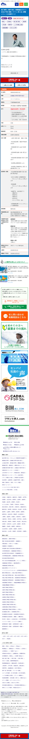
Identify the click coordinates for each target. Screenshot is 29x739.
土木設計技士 (15, 619)
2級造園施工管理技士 (7, 582)
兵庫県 (14, 519)
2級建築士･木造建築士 (7, 546)
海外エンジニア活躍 (7, 687)
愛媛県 (3, 526)
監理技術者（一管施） (7, 626)
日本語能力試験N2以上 (7, 685)
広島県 (3, 524)
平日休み (18, 648)
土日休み (23, 648)
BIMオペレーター (6, 484)
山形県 (18, 499)
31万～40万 (10, 636)
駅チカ (17, 678)
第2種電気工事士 (16, 611)
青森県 (19, 497)
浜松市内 (10, 514)
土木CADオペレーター (7, 472)
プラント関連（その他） (7, 477)
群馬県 (13, 502)
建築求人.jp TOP (8, 442)
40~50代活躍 (22, 673)
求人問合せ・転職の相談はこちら (9, 447)
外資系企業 (20, 663)
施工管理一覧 (5, 458)
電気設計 (23, 472)
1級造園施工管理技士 (20, 580)
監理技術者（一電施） (18, 626)
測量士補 (20, 616)
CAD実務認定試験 (6, 555)
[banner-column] (14, 356)
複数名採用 (14, 663)
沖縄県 (24, 531)
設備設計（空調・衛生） (20, 467)
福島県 (23, 499)
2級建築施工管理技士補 (7, 565)
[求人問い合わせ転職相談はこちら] (14, 316)
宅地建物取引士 (19, 553)
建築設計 (11, 465)
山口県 (14, 524)
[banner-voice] (14, 378)
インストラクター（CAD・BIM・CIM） (10, 487)
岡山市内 (24, 521)
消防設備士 (4, 543)
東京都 (21, 504)
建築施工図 (4, 465)
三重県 (3, 516)
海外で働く (20, 658)
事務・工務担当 (5, 482)
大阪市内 (4, 519)
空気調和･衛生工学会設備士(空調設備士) (11, 548)
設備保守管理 (17, 480)
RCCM (3, 619)
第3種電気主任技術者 (7, 616)
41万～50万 (17, 636)
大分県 (9, 531)
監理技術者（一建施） (7, 624)
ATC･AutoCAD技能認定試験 (8, 560)
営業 (12, 482)
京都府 (13, 516)
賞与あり (12, 646)
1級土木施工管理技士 (17, 572)
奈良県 (24, 519)
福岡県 (13, 526)
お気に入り (18, 447)
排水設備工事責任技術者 (8, 558)
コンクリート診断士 (16, 621)
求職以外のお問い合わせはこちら (12, 451)
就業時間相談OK (14, 660)
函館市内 (15, 497)
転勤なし (11, 656)
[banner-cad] (14, 397)
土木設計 (16, 470)
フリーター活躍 (16, 670)
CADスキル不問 (13, 27)
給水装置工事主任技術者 (8, 553)
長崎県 (15, 528)
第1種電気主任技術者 (7, 614)
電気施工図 (16, 472)
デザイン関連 (17, 482)
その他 (15, 489)
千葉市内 (17, 504)
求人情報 (18, 442)
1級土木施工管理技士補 (7, 575)
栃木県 (8, 502)
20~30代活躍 (14, 673)
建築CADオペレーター (20, 465)
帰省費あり (4, 648)
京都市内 (18, 516)
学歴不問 (10, 24)
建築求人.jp (3, 692)
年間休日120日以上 (6, 653)
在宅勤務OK (5, 656)
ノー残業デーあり (13, 651)
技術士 (8, 619)
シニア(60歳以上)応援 (18, 24)
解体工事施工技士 (6, 572)
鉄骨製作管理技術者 (22, 570)
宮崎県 (14, 531)
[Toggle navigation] (26, 4)
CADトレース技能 (13, 543)
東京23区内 (5, 507)
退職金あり (11, 648)
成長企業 (21, 665)
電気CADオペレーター (7, 475)
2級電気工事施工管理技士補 (8, 604)
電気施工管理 (13, 463)
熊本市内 (4, 531)
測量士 (15, 616)
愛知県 (15, 514)
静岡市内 (4, 514)
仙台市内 (9, 499)
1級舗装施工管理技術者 (20, 577)
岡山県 (18, 521)
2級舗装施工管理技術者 (7, 580)
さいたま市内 (5, 504)
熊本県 (19, 528)
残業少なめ (23, 678)
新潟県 (9, 509)
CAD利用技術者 (6, 551)
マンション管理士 (21, 560)
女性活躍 (12, 678)
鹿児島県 (19, 531)
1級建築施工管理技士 (16, 551)
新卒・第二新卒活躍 (6, 670)
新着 (3, 646)
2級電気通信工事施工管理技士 (9, 609)
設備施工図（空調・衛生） (7, 467)
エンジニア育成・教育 (7, 489)
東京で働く (14, 658)
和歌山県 (4, 521)
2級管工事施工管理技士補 (8, 594)
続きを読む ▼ (14, 73)
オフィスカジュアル (14, 680)
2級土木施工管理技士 (20, 575)
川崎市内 (17, 507)
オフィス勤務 (5, 680)
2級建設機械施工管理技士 (8, 585)
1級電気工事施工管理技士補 (8, 599)
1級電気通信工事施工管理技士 (9, 607)
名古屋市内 (20, 514)
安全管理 (4, 480)
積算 (22, 480)
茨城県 (3, 502)
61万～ (4, 638)
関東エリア (4, 18)
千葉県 (10, 18)
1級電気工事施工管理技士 (8, 597)
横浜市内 (4, 509)
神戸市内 (19, 519)
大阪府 (23, 516)
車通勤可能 (22, 653)
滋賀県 (8, 516)
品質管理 (10, 480)
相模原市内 (23, 507)
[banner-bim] (14, 408)
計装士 (19, 609)
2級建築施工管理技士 (7, 563)
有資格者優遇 (5, 27)
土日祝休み (9, 21)
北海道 (3, 497)
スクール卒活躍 (6, 673)
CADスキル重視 (6, 682)
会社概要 (14, 703)
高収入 (3, 21)
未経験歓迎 (10, 668)
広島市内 (9, 524)
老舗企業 (16, 665)
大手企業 (4, 24)
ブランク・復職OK (18, 675)
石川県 (24, 509)
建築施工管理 (5, 460)
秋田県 (14, 499)
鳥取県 (9, 521)
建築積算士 (4, 629)
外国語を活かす (16, 687)
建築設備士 (4, 538)
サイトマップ (7, 703)
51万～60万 (24, 636)
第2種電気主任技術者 (19, 614)
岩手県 (24, 497)
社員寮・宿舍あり (19, 656)
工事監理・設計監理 (18, 477)
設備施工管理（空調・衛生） (18, 18)
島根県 (14, 521)
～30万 (4, 636)
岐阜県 (17, 511)
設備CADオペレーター (7, 470)
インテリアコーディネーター (9, 570)
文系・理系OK (18, 668)
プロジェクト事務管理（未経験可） (18, 458)
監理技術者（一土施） (18, 624)
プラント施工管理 (18, 475)
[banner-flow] (14, 335)
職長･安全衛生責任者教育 (8, 541)
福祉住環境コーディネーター (9, 568)
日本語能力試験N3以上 (19, 685)
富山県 (19, 509)
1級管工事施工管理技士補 (8, 590)
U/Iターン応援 (5, 660)
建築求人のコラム (7, 701)
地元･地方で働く (17, 21)
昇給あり (18, 646)
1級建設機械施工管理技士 (20, 582)
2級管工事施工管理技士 (7, 592)
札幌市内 (9, 497)
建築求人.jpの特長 (20, 444)
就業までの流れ (8, 444)
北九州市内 (4, 528)
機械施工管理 (21, 463)
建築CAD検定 (12, 538)
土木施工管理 (5, 463)
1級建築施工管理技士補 (17, 555)
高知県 (8, 526)
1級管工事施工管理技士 (7, 587)
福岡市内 (18, 526)
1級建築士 (18, 541)
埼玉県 (17, 502)
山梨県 (8, 511)
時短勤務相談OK (6, 663)
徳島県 (18, 524)
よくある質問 (21, 703)
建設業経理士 (17, 563)
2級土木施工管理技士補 (7, 577)
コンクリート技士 (6, 621)
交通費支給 (15, 653)
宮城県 (3, 499)
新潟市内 (15, 509)
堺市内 (9, 519)
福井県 (3, 511)
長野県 (13, 511)
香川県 (23, 524)
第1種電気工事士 (6, 611)
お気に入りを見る (22, 85)
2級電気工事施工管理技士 (8, 602)
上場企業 (24, 21)
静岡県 (22, 511)
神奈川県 (11, 507)
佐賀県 (10, 528)
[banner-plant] (14, 419)
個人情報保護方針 (17, 701)
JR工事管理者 (22, 619)
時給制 (8, 638)
